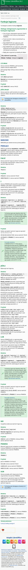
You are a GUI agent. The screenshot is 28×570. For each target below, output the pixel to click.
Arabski (22, 9)
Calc (16, 6)
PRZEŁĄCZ (5, 146)
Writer (11, 6)
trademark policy (13, 565)
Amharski (15, 9)
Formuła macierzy (10, 242)
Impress (22, 6)
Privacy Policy (17, 549)
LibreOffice (4, 6)
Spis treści (4, 13)
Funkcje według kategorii (8, 523)
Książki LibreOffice (14, 537)
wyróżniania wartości (14, 223)
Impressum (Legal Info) (7, 549)
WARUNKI (5, 140)
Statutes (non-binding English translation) (13, 550)
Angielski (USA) (5, 9)
